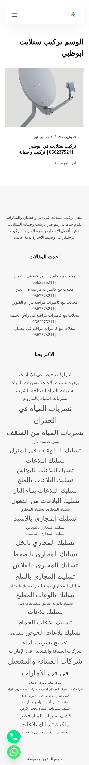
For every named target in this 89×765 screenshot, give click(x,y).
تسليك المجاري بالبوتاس (45, 527)
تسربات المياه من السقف (45, 432)
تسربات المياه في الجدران (45, 414)
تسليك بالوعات (20, 586)
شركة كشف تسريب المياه (22, 689)
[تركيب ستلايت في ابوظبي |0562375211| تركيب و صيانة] (44, 97)
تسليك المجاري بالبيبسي (45, 533)
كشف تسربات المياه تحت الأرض (45, 708)
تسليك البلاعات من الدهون (45, 500)
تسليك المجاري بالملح (45, 576)
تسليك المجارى (58, 509)
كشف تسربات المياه (32, 696)
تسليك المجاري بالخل (45, 542)
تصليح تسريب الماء (45, 642)
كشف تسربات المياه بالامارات (45, 701)
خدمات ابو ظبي (43, 137)
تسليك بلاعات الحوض (53, 632)
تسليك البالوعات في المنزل (45, 450)
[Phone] (14, 736)
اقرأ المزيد (65, 163)
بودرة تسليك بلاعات (60, 382)
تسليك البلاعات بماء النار (45, 490)
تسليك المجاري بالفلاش (45, 564)
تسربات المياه (25, 382)
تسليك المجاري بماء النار (58, 585)
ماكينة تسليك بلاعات (45, 724)
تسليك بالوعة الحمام (29, 603)
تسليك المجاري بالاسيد (45, 518)
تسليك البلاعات (45, 460)
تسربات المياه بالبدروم (45, 398)
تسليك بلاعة (16, 633)
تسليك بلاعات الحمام (45, 622)
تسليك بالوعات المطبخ (45, 594)
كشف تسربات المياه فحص (45, 715)
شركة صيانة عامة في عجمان (45, 682)
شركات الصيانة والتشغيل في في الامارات (45, 667)
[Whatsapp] (14, 752)
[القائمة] (14, 15)
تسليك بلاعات (45, 611)
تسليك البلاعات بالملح (45, 479)
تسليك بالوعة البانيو (58, 603)
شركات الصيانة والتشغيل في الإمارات (45, 650)
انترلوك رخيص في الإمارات (45, 374)
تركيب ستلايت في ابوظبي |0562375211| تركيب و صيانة (47, 149)
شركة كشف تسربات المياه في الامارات (61, 689)
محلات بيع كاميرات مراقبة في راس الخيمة (45, 732)
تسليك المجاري (32, 509)
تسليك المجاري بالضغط (45, 553)
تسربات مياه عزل (45, 441)
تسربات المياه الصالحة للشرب (45, 390)
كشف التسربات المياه (57, 696)
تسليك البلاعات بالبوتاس (45, 470)
